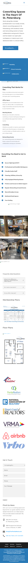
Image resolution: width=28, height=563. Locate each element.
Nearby (6, 546)
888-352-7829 (10, 535)
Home (6, 544)
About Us (12, 546)
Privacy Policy (18, 551)
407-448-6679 (19, 535)
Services (12, 544)
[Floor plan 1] (7, 333)
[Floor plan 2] (14, 365)
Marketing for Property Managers (14, 553)
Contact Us (19, 546)
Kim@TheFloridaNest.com (14, 531)
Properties (18, 544)
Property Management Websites (16, 552)
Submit (5, 500)
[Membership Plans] (14, 322)
